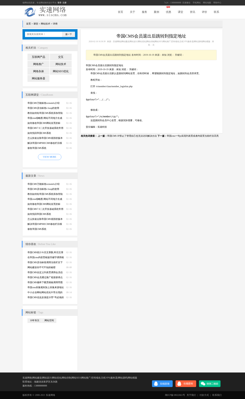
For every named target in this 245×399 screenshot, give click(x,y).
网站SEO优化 (61, 71)
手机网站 (197, 3)
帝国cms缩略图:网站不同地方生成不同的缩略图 (45, 119)
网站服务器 (38, 78)
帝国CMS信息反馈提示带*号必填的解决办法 (46, 298)
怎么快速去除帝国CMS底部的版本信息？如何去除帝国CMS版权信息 (45, 139)
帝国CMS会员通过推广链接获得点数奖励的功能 (45, 278)
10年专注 (34, 320)
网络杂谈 (38, 71)
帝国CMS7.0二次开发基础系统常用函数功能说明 (45, 129)
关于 (132, 11)
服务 (144, 11)
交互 (61, 57)
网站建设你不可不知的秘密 (42, 267)
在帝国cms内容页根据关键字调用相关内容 (46, 258)
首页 (120, 11)
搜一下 (68, 34)
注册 (64, 3)
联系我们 (217, 395)
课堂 (180, 11)
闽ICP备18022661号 (175, 395)
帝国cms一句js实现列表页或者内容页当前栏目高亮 (193, 136)
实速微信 (186, 3)
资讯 (192, 11)
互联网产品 (38, 57)
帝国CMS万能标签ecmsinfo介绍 (44, 103)
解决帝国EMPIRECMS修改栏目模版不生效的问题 (45, 144)
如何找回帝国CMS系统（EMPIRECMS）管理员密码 (42, 134)
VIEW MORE (49, 157)
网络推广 (38, 64)
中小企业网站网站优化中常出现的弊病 (45, 293)
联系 (216, 11)
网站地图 (207, 3)
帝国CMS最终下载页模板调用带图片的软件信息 (45, 283)
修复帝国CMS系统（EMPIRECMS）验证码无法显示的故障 (45, 149)
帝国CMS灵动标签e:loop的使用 (43, 108)
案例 (156, 11)
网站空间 (49, 320)
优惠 (168, 11)
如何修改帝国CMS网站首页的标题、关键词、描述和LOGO (44, 124)
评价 (204, 11)
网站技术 (45, 23)
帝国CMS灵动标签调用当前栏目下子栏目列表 (45, 263)
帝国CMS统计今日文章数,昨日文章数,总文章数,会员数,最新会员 (45, 253)
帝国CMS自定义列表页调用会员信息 (45, 273)
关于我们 (191, 395)
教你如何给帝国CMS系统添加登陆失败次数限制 (45, 114)
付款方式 (204, 395)
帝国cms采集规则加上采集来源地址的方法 (46, 288)
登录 (60, 3)
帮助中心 (217, 3)
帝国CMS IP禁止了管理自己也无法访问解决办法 (132, 136)
